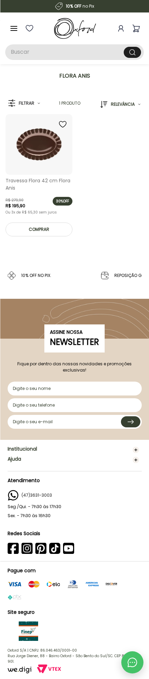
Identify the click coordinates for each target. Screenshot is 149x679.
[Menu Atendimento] (132, 662)
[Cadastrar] (130, 421)
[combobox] (74, 52)
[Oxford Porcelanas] (75, 28)
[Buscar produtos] (132, 52)
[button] (24, 103)
